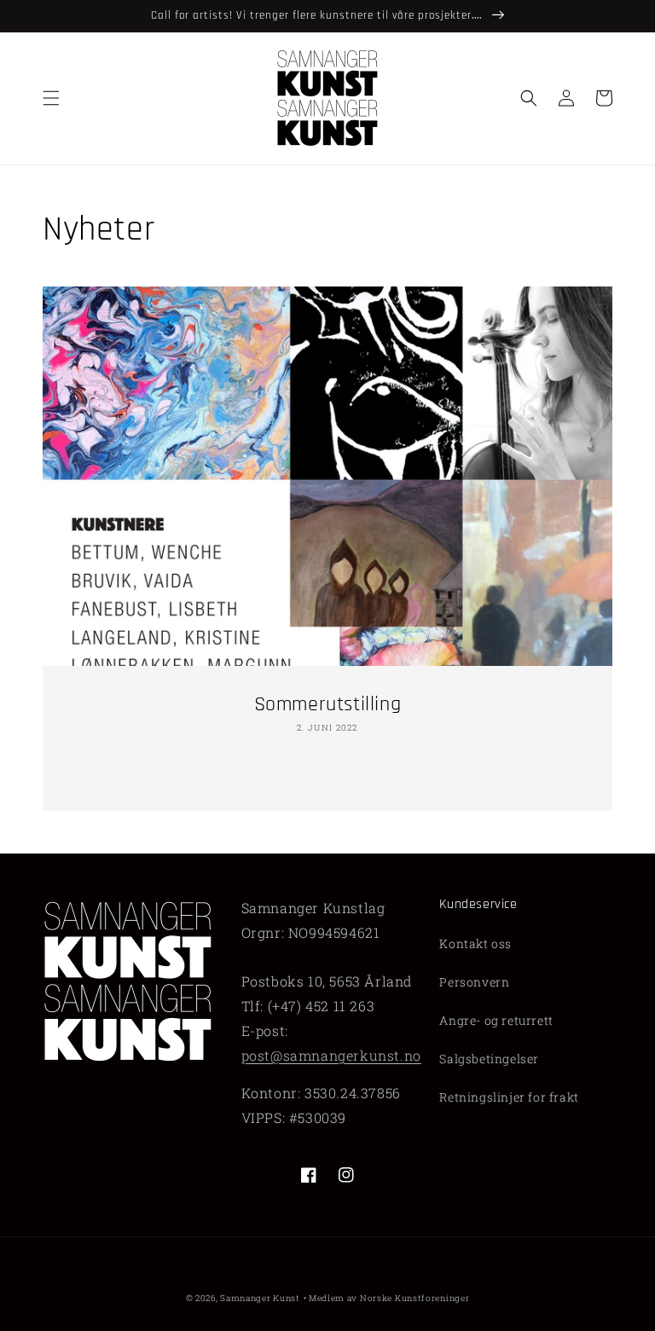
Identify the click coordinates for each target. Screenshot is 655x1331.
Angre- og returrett (496, 1020)
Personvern (474, 982)
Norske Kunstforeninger (414, 1298)
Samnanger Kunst (260, 1298)
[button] (51, 98)
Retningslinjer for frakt (508, 1097)
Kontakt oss (475, 943)
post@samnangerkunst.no (331, 1055)
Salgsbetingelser (489, 1058)
